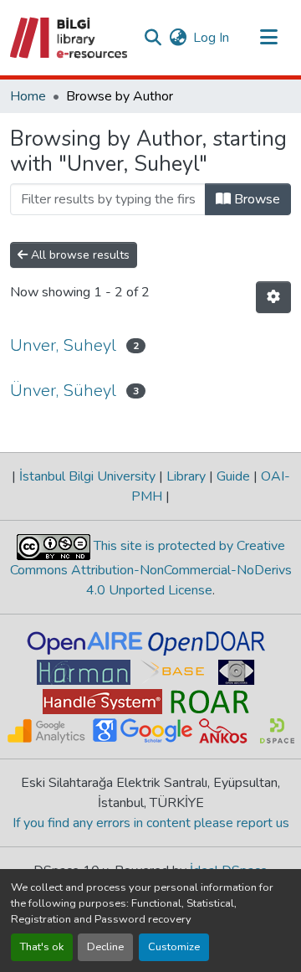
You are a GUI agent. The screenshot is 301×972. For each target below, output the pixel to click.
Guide (233, 476)
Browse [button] (255, 199)
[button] (70, 38)
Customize (174, 946)
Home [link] (28, 96)
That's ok (42, 946)
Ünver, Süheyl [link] (63, 390)
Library (186, 476)
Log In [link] (211, 37)
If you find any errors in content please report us (151, 823)
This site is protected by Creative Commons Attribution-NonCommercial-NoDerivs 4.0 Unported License (151, 568)
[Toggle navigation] (269, 38)
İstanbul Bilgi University (87, 476)
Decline (105, 946)
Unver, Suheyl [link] (63, 345)
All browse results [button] (79, 255)
